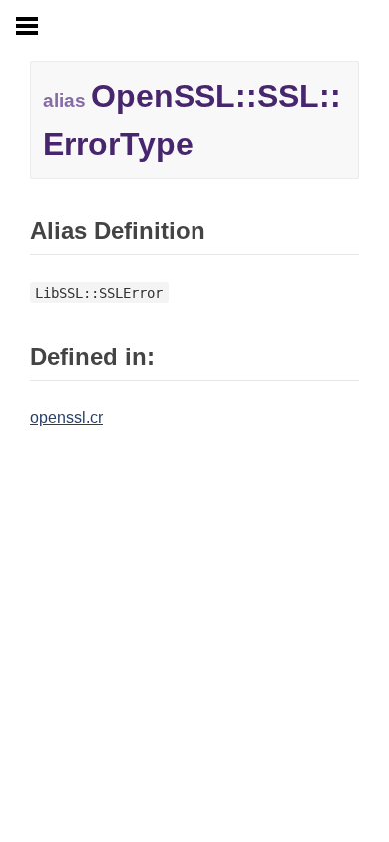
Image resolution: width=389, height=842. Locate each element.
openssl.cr (66, 417)
